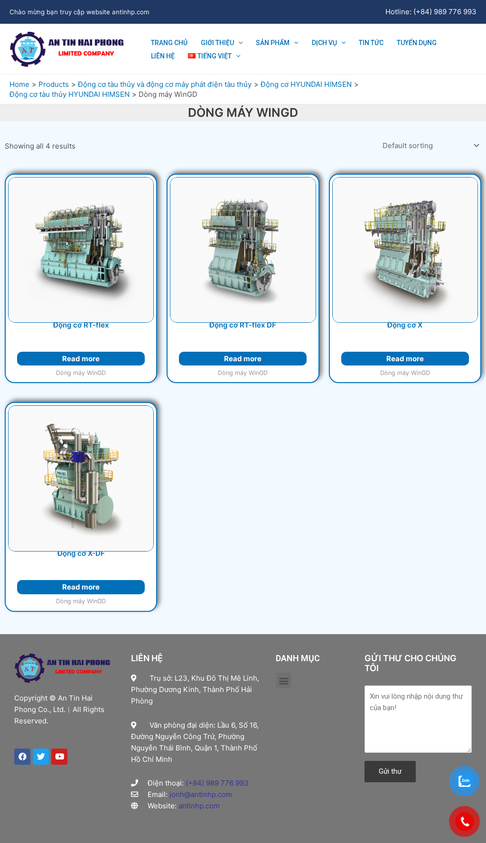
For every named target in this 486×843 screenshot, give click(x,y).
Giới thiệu (217, 43)
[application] (238, 42)
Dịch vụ (324, 43)
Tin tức (371, 43)
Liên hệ (163, 56)
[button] (283, 680)
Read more (81, 358)
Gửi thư (390, 771)
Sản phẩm (273, 43)
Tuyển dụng (417, 43)
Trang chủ (169, 43)
